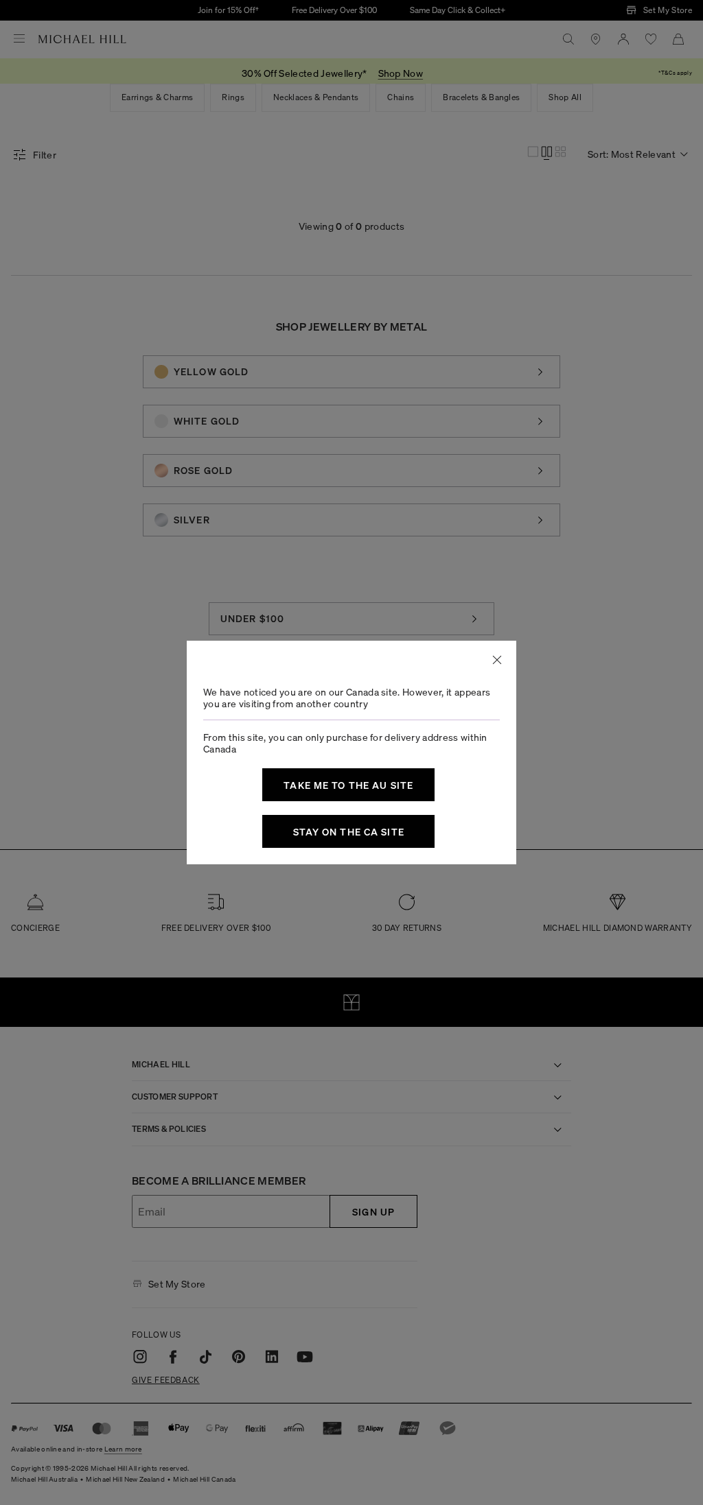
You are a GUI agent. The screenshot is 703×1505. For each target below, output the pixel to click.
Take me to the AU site (348, 785)
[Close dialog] (497, 660)
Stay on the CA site (348, 831)
